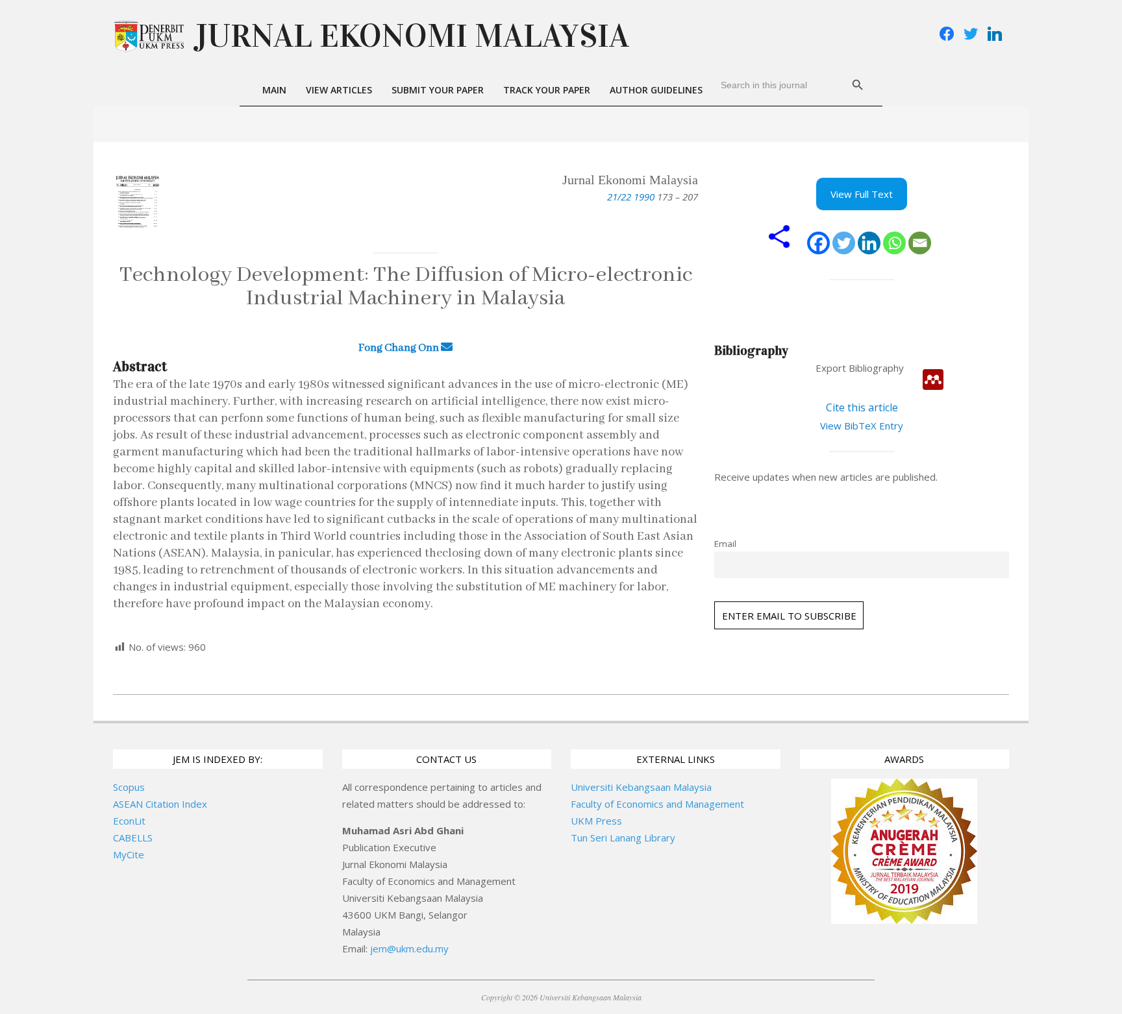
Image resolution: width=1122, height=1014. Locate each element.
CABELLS (133, 837)
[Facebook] (818, 243)
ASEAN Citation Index (160, 803)
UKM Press (596, 820)
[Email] (919, 243)
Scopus (129, 786)
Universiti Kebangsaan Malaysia (641, 786)
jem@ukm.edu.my (409, 948)
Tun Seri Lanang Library (623, 837)
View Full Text (861, 193)
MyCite (128, 854)
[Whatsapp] (894, 243)
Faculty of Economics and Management (657, 803)
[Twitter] (843, 243)
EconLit (129, 820)
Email (725, 543)
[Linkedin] (869, 243)
